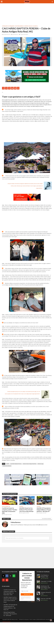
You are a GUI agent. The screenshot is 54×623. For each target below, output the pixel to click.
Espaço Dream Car (6, 506)
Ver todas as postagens (46, 518)
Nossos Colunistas (33, 26)
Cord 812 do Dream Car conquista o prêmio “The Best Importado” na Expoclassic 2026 (9, 510)
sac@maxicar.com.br (6, 621)
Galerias (21, 506)
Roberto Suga (40, 463)
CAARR (7, 463)
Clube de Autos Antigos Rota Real (29, 463)
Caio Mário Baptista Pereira (15, 463)
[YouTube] (6, 580)
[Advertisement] (27, 15)
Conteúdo (26, 26)
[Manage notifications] (51, 620)
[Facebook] (6, 575)
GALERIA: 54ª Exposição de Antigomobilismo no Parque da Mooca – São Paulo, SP (44, 509)
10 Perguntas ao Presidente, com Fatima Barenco (13, 26)
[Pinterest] (3, 580)
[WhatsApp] (13, 575)
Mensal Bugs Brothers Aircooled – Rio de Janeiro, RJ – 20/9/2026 (10, 613)
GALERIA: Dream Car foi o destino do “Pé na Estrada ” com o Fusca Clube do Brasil (26, 509)
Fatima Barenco (15, 34)
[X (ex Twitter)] (10, 575)
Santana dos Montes (7, 465)
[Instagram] (3, 575)
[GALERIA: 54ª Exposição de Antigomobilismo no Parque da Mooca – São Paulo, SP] (44, 500)
